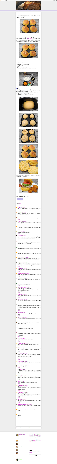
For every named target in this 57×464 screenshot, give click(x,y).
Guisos (37, 435)
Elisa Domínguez (19, 221)
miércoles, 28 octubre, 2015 (23, 399)
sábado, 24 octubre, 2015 (22, 369)
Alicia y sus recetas (20, 361)
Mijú (18, 312)
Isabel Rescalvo (19, 299)
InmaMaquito (19, 212)
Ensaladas (39, 434)
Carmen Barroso (19, 317)
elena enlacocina (19, 278)
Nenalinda (19, 399)
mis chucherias (19, 268)
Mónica (18, 338)
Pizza (37, 439)
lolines (18, 231)
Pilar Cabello (19, 294)
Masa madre (31, 436)
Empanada (35, 434)
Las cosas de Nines (20, 385)
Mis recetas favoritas (29, 38)
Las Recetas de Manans (20, 365)
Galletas (34, 435)
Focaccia (30, 435)
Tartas (40, 440)
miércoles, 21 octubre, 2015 (24, 268)
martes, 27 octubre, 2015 (24, 385)
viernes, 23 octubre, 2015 (26, 365)
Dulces (32, 434)
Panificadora (31, 438)
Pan (40, 436)
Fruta (32, 435)
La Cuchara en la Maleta (20, 343)
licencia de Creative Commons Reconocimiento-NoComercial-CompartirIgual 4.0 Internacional (35, 452)
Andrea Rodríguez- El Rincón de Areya (22, 404)
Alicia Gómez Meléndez (20, 273)
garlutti (18, 381)
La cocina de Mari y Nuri (20, 257)
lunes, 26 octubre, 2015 (21, 381)
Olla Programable (37, 436)
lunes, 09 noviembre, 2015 (29, 404)
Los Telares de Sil (20, 353)
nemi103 (19, 207)
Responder (19, 210)
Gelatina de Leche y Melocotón (22, 434)
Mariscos (39, 435)
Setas (38, 440)
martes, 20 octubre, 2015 (22, 207)
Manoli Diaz (20, 459)
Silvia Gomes (19, 235)
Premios (34, 440)
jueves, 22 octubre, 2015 (25, 343)
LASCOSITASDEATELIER (20, 287)
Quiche (36, 440)
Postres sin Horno (30, 440)
